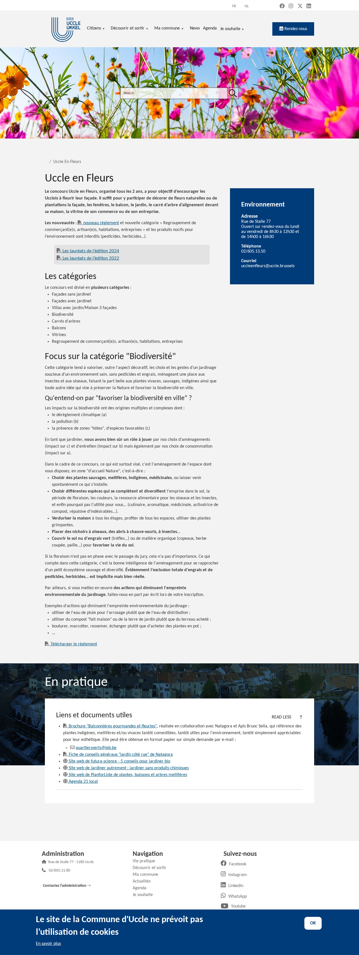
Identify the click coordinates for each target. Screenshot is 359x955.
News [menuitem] (195, 28)
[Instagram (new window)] (290, 6)
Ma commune (147, 874)
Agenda (141, 888)
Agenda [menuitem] (210, 28)
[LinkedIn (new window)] (308, 6)
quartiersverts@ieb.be (96, 748)
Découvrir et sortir (151, 868)
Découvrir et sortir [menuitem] (127, 28)
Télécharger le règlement (73, 644)
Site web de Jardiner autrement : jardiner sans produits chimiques (129, 768)
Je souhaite (230, 29)
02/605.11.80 (59, 871)
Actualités (144, 881)
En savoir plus (48, 944)
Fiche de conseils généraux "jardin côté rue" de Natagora (121, 754)
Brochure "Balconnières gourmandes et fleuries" (113, 726)
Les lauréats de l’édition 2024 (91, 251)
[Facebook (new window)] (282, 6)
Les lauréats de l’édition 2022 (91, 258)
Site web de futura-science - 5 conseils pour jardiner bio (119, 761)
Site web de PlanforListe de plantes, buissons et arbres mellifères (128, 775)
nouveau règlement (101, 223)
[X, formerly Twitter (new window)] (300, 6)
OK (313, 923)
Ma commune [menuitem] (167, 28)
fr (234, 6)
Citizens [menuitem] (94, 28)
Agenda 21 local (83, 781)
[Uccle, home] (66, 28)
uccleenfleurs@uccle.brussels (267, 266)
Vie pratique (146, 861)
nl (247, 6)
